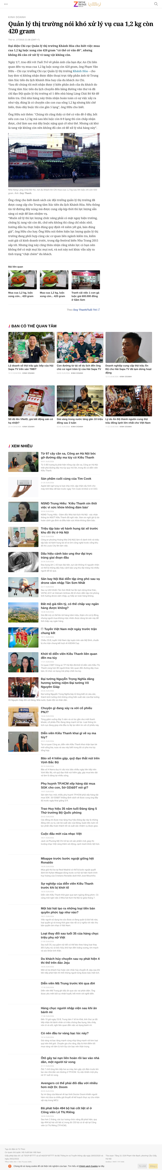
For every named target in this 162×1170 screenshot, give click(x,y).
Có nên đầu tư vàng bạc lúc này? (65, 1033)
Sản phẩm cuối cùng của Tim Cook (66, 478)
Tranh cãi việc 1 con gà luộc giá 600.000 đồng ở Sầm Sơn (85, 296)
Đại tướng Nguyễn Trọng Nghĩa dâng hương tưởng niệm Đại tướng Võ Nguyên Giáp (67, 683)
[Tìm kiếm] (156, 4)
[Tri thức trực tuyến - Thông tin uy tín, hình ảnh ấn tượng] (87, 4)
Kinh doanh (17, 17)
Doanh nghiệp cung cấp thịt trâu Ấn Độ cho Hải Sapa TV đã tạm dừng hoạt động (129, 369)
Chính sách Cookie (88, 1166)
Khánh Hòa (80, 71)
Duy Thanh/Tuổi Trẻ (85, 310)
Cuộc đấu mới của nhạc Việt (61, 834)
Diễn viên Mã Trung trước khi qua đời (68, 983)
